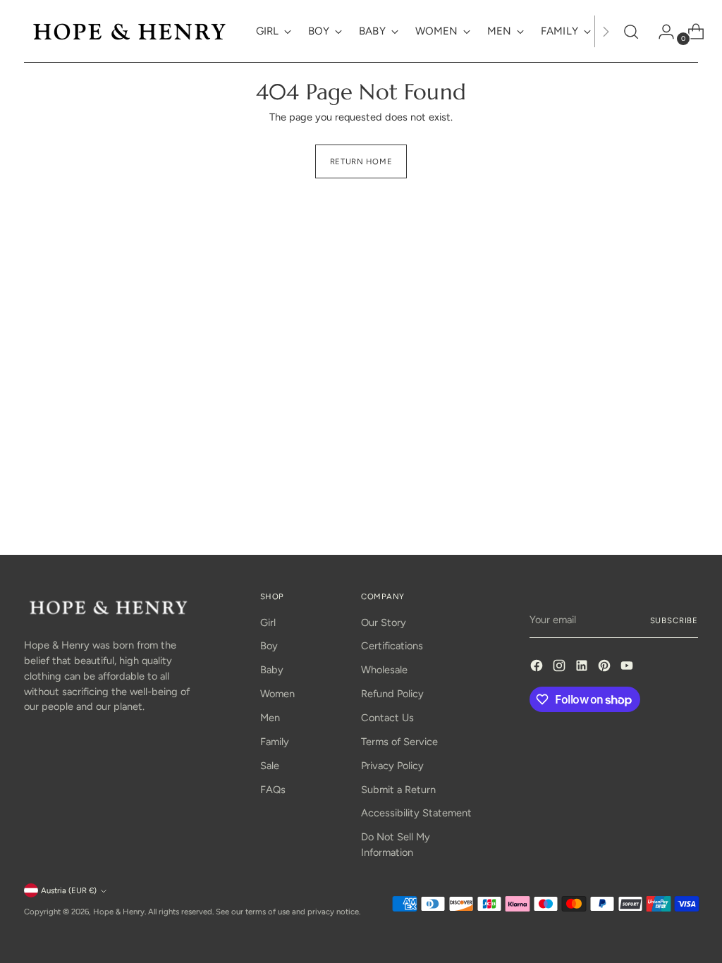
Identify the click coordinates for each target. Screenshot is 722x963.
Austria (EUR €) (69, 890)
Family (274, 741)
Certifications (392, 645)
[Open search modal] (631, 32)
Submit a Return (398, 789)
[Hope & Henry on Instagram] (560, 667)
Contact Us (387, 717)
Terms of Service (399, 741)
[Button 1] (605, 31)
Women (277, 693)
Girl (268, 622)
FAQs (273, 789)
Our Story (383, 622)
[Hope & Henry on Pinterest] (605, 667)
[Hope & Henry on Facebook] (538, 667)
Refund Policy (392, 693)
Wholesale (384, 669)
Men (270, 717)
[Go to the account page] (661, 32)
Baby (271, 669)
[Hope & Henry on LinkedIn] (583, 667)
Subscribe (674, 620)
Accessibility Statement (416, 812)
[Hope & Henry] (129, 31)
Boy (269, 645)
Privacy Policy (392, 765)
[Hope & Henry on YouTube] (628, 667)
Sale (269, 765)
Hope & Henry (119, 911)
